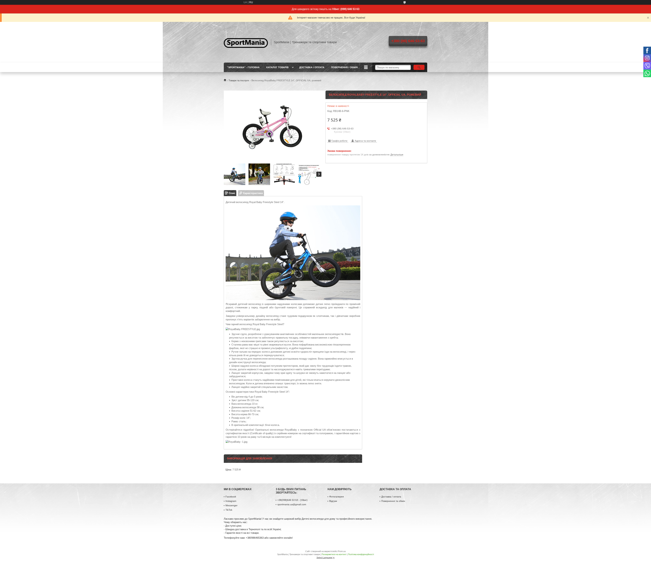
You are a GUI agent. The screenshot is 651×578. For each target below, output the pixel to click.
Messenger (231, 505)
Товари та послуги (239, 80)
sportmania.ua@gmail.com (291, 504)
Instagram (230, 501)
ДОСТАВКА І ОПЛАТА (311, 67)
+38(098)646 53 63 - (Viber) (292, 500)
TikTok (228, 509)
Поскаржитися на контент (334, 554)
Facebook (230, 496)
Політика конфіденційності (361, 554)
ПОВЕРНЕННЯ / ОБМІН (344, 67)
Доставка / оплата (391, 496)
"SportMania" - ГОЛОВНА (243, 67)
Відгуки (333, 501)
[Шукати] (419, 67)
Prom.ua (342, 551)
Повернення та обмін (393, 501)
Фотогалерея (336, 496)
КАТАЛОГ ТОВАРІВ (277, 67)
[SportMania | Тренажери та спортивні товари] (246, 42)
